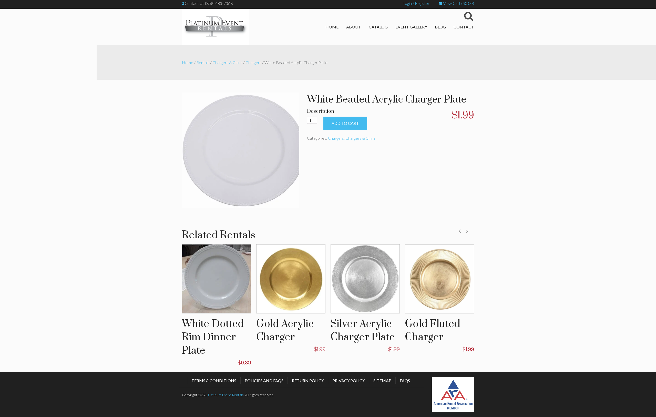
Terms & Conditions (213, 380)
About (353, 26)
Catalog (378, 26)
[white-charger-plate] (240, 149)
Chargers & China (227, 62)
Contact (464, 26)
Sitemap (382, 380)
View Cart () (458, 3)
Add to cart (345, 123)
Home (332, 26)
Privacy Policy (348, 380)
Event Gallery (411, 26)
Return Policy (308, 380)
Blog (440, 26)
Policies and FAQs (264, 380)
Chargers (253, 62)
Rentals (202, 62)
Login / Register (416, 3)
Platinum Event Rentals (226, 395)
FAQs (405, 380)
